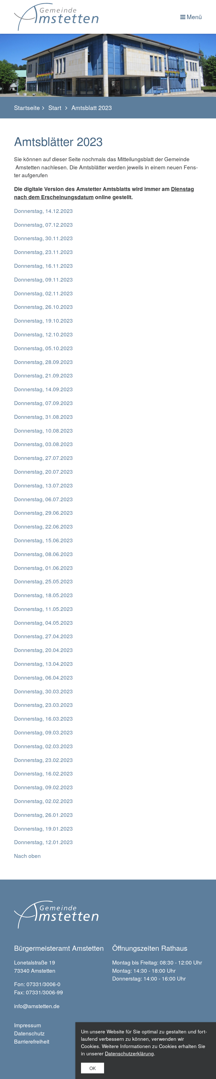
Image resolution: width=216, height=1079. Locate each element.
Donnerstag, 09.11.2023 (43, 279)
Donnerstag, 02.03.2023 (43, 746)
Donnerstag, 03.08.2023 (43, 444)
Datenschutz (29, 1033)
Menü (194, 17)
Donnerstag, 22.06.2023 (43, 526)
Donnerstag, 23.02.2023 (43, 759)
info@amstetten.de (37, 1006)
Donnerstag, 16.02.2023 (43, 773)
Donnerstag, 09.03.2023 (43, 732)
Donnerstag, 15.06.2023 (43, 540)
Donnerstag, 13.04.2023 (43, 663)
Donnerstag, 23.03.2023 (43, 704)
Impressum (27, 1025)
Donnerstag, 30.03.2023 (43, 691)
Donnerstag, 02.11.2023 (43, 293)
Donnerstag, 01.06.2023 (43, 567)
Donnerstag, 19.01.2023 (43, 828)
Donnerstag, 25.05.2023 (43, 581)
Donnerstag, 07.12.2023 (43, 224)
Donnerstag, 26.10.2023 (43, 306)
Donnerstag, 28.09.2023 (43, 361)
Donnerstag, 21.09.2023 (43, 375)
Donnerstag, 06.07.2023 (43, 499)
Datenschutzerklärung (129, 1053)
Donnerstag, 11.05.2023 (43, 608)
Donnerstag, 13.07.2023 (43, 485)
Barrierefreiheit (31, 1041)
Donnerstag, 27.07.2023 (43, 457)
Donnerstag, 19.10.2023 (43, 320)
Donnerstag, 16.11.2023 (43, 265)
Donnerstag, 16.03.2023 (43, 718)
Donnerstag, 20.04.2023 (43, 649)
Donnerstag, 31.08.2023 (43, 416)
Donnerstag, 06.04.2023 (43, 677)
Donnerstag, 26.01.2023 (43, 814)
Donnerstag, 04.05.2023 (43, 622)
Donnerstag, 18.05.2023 (43, 595)
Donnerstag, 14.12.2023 (43, 210)
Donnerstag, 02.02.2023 (43, 800)
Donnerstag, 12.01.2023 (43, 842)
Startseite (27, 108)
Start (54, 108)
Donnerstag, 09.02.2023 (43, 787)
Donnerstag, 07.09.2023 (43, 402)
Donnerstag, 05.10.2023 (43, 348)
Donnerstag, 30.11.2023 (43, 238)
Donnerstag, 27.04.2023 (43, 636)
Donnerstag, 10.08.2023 (43, 430)
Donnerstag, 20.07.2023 (43, 471)
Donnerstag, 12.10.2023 (43, 334)
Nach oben (27, 855)
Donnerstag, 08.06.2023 (43, 554)
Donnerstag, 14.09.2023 (43, 389)
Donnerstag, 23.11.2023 (43, 251)
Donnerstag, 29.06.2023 (43, 512)
